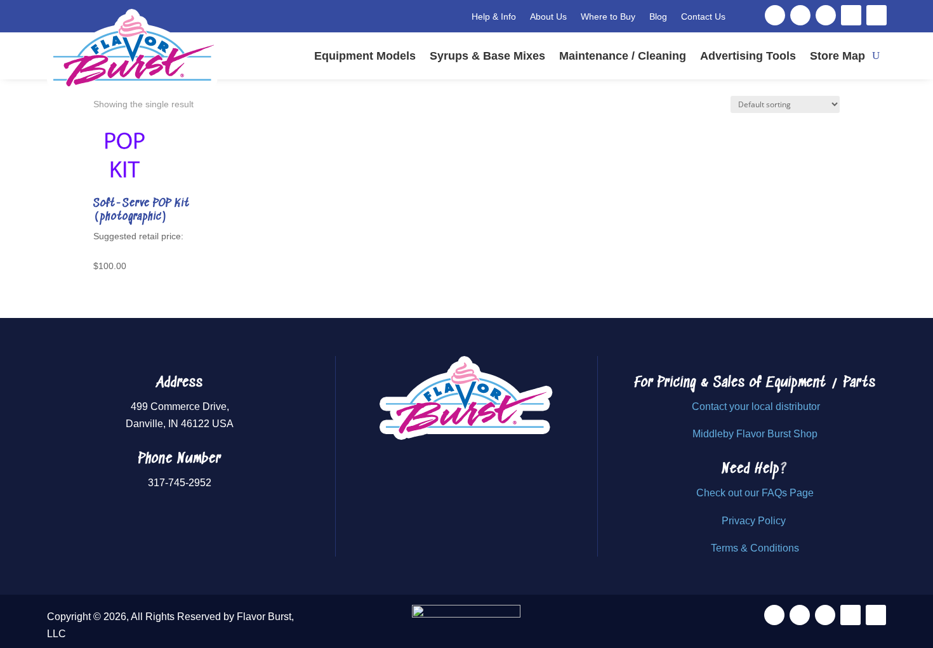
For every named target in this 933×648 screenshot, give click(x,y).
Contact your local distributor (756, 406)
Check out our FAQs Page (755, 492)
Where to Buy (608, 16)
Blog (658, 16)
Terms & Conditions (755, 548)
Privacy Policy (755, 520)
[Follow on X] (800, 15)
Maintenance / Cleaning (622, 56)
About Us (548, 16)
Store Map (837, 56)
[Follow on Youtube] (851, 15)
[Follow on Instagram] (826, 15)
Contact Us (703, 16)
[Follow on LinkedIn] (876, 15)
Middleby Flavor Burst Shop (754, 433)
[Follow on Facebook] (775, 15)
